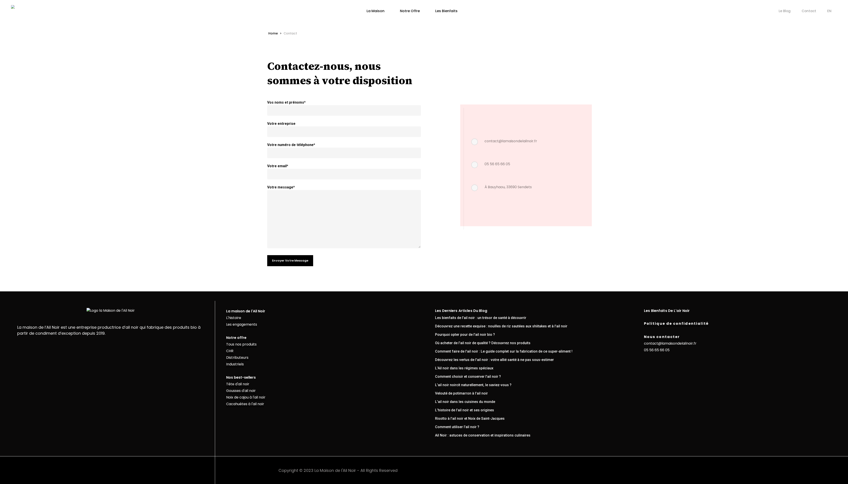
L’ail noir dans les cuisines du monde (465, 402)
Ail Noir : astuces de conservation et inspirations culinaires (482, 435)
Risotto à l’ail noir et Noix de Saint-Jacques (470, 418)
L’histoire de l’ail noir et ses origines (464, 410)
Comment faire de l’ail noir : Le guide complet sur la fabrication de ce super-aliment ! (503, 351)
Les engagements (241, 324)
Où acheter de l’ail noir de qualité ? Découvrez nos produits (482, 343)
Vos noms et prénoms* (286, 102)
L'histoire (233, 317)
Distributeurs (237, 357)
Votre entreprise (281, 123)
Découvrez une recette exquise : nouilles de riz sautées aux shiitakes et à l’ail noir (501, 326)
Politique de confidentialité (676, 323)
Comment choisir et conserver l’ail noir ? (468, 376)
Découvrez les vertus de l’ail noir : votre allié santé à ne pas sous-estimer (494, 360)
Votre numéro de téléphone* (291, 145)
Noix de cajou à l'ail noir (245, 397)
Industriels (235, 364)
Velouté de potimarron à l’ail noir (461, 393)
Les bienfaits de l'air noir (667, 310)
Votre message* (281, 187)
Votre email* (277, 166)
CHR (229, 350)
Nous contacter (662, 336)
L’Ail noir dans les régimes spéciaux (464, 368)
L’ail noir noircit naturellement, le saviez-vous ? (473, 385)
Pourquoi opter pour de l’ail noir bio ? (465, 334)
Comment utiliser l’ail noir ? (457, 427)
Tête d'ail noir (237, 384)
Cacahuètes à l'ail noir (245, 403)
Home (273, 33)
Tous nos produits (241, 344)
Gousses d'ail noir (241, 390)
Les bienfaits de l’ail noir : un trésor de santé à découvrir (480, 318)
